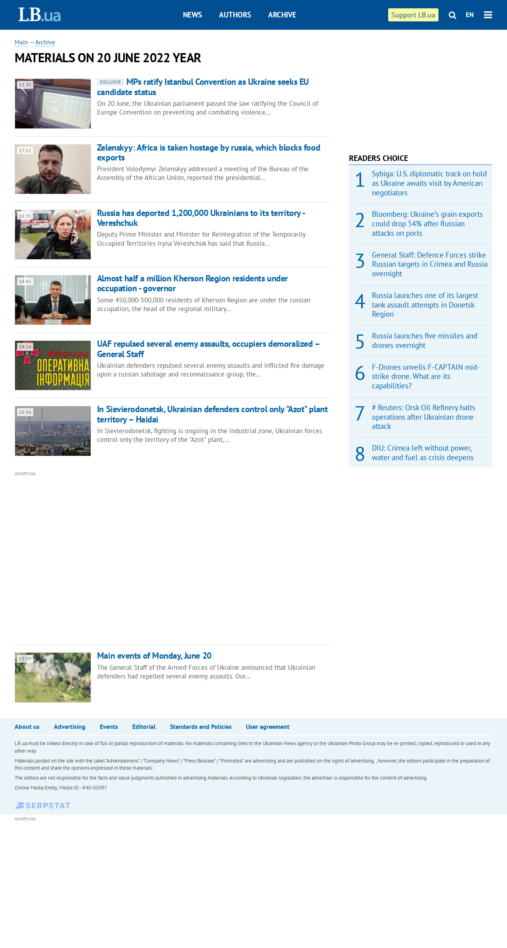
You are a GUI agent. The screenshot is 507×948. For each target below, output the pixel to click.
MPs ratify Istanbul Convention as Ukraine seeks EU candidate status (203, 86)
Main (21, 42)
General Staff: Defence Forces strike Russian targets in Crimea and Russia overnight (430, 264)
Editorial (144, 726)
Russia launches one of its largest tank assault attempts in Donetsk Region (425, 305)
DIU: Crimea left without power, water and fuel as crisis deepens (423, 452)
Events (109, 726)
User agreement (268, 726)
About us (27, 726)
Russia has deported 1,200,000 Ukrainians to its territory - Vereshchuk (201, 217)
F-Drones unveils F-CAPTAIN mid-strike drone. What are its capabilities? (426, 376)
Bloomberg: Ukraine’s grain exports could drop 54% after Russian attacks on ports (427, 223)
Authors (235, 14)
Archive (282, 14)
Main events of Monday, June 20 (154, 655)
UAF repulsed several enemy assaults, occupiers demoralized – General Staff (208, 348)
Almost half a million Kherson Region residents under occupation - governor (192, 283)
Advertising (70, 726)
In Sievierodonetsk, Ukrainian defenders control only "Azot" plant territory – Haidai (212, 413)
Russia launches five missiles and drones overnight (424, 340)
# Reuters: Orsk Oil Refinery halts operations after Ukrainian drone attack (423, 417)
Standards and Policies (201, 726)
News (192, 14)
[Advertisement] (129, 557)
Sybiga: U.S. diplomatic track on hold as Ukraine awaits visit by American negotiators (429, 183)
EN (470, 14)
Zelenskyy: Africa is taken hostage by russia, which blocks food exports (208, 152)
